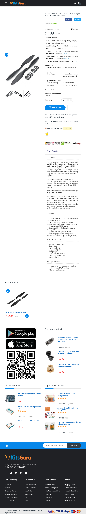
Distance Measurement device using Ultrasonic (69, 423)
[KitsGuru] (17, 3)
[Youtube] (26, 474)
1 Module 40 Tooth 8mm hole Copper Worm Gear (68, 365)
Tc (80, 41)
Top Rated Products (54, 385)
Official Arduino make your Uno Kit (29, 408)
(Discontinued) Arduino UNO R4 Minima (29, 395)
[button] (67, 107)
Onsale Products (13, 385)
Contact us (66, 53)
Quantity (48, 100)
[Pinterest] (21, 474)
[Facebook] (6, 474)
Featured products (54, 329)
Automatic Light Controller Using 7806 (67, 409)
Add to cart (56, 108)
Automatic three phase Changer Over (66, 395)
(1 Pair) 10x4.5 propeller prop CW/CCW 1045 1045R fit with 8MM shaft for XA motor (17, 312)
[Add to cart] (27, 316)
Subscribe (74, 445)
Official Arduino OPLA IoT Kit (28, 421)
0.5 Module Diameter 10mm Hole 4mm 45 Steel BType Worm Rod (67, 339)
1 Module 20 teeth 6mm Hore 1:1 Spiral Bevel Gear (68, 352)
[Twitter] (11, 474)
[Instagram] (16, 474)
